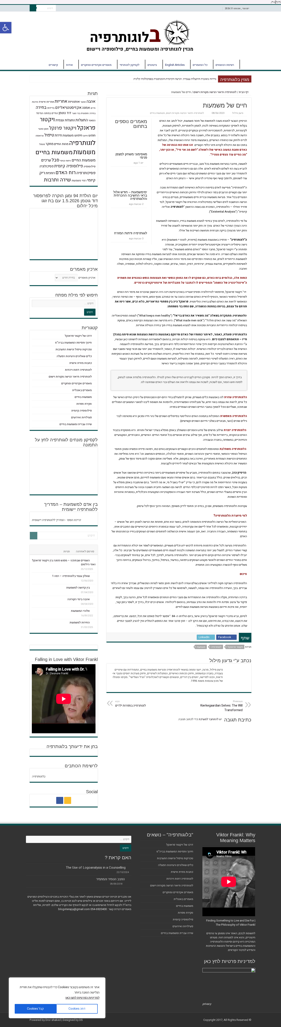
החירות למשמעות (80, 622)
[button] (5, 27)
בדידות (50, 108)
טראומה (40, 136)
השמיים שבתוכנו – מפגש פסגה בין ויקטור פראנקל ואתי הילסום (63, 562)
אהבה (90, 101)
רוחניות (50, 173)
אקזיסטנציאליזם (68, 107)
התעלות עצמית (65, 120)
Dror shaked (53, 1020)
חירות (58, 135)
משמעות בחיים (157, 113)
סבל (55, 160)
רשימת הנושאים (225, 65)
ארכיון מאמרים (86, 278)
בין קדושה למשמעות (78, 587)
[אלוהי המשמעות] (93, 610)
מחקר (49, 143)
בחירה (41, 107)
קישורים (53, 65)
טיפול (49, 135)
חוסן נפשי (43, 129)
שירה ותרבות (57, 180)
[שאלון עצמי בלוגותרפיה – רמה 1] (93, 576)
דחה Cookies (76, 1008)
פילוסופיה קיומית (68, 166)
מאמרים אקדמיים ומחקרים (96, 65)
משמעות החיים (83, 160)
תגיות (66, 551)
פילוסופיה (89, 166)
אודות (69, 65)
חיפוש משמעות (72, 135)
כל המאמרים (200, 65)
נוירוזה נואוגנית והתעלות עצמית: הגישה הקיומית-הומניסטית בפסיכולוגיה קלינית (174, 79)
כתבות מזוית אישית (80, 363)
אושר (83, 102)
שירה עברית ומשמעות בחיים (75, 424)
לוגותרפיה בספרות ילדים (130, 704)
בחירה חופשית (88, 113)
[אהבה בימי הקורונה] (93, 599)
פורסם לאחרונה (85, 551)
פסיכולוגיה (47, 166)
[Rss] (67, 800)
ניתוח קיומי (65, 160)
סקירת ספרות (84, 404)
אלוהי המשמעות (80, 611)
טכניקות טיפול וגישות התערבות (74, 349)
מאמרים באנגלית (82, 390)
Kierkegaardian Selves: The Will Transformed (221, 706)
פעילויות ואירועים (81, 417)
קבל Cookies (35, 1008)
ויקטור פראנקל (235, 647)
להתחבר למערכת (208, 719)
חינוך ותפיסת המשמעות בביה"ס (73, 342)
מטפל (42, 144)
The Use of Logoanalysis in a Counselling (96, 867)
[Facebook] (59, 800)
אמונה (86, 107)
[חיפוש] (33, 8)
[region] (57, 997)
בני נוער (76, 113)
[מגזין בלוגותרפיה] (140, 35)
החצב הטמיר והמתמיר (110, 879)
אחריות (61, 101)
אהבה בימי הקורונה (78, 599)
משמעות (201, 647)
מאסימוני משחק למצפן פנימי (131, 155)
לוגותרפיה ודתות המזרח (130, 233)
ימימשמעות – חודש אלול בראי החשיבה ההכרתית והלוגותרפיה (130, 195)
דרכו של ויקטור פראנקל (78, 336)
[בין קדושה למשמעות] (93, 587)
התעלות (82, 120)
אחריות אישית (46, 102)
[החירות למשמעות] (93, 622)
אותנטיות (74, 101)
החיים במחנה (51, 113)
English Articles (175, 65)
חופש (91, 135)
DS (81, 1020)
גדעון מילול (237, 113)
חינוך (85, 135)
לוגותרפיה (216, 647)
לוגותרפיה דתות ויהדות (78, 370)
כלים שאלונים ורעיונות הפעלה (74, 356)
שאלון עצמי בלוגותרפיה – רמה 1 (71, 576)
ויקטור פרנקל (62, 128)
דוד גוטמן (65, 113)
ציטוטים (152, 65)
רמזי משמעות (79, 180)
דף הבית (245, 64)
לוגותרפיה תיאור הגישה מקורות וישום (214, 92)
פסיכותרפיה (85, 173)
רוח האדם (66, 172)
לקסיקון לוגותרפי (129, 65)
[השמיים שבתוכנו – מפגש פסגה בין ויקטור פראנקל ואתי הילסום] (93, 560)
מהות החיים (61, 144)
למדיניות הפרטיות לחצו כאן (82, 997)
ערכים (46, 160)
